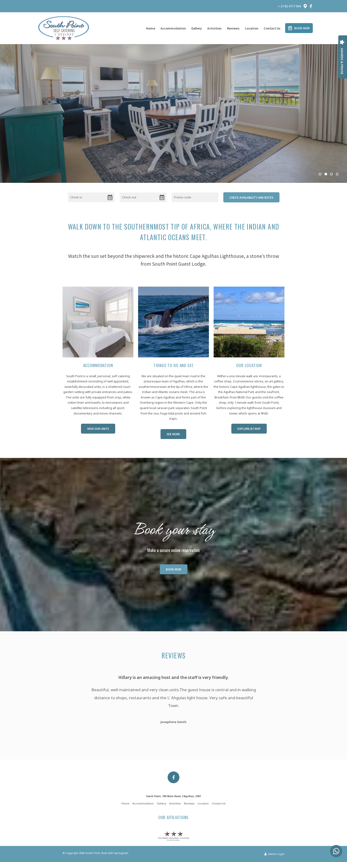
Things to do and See (173, 365)
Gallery (196, 28)
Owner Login (275, 854)
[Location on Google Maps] (305, 6)
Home (150, 28)
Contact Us (272, 28)
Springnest (121, 853)
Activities (214, 28)
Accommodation (173, 28)
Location (251, 28)
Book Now (302, 28)
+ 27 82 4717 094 (289, 6)
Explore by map (249, 429)
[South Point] (63, 28)
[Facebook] (311, 6)
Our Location (249, 365)
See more (173, 434)
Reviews (233, 28)
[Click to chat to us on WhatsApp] (336, 851)
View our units (98, 429)
